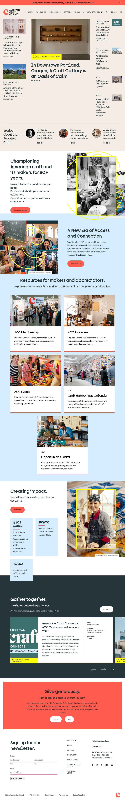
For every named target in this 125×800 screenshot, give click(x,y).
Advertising (72, 760)
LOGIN (114, 12)
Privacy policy (35, 795)
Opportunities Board (92, 12)
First (11, 764)
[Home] (11, 12)
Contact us (72, 755)
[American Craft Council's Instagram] (98, 765)
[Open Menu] (121, 12)
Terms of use (63, 795)
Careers (70, 750)
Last (35, 764)
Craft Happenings (72, 12)
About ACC (72, 740)
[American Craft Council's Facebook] (93, 765)
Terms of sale (49, 795)
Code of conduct (79, 795)
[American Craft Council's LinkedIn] (113, 765)
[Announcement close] (120, 2)
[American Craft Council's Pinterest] (102, 765)
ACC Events (41, 12)
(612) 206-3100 (97, 747)
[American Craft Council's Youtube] (107, 765)
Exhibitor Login (71, 772)
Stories (29, 12)
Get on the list (17, 778)
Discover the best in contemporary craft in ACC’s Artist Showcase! (62, 2)
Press (69, 745)
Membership (55, 12)
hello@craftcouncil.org (100, 741)
